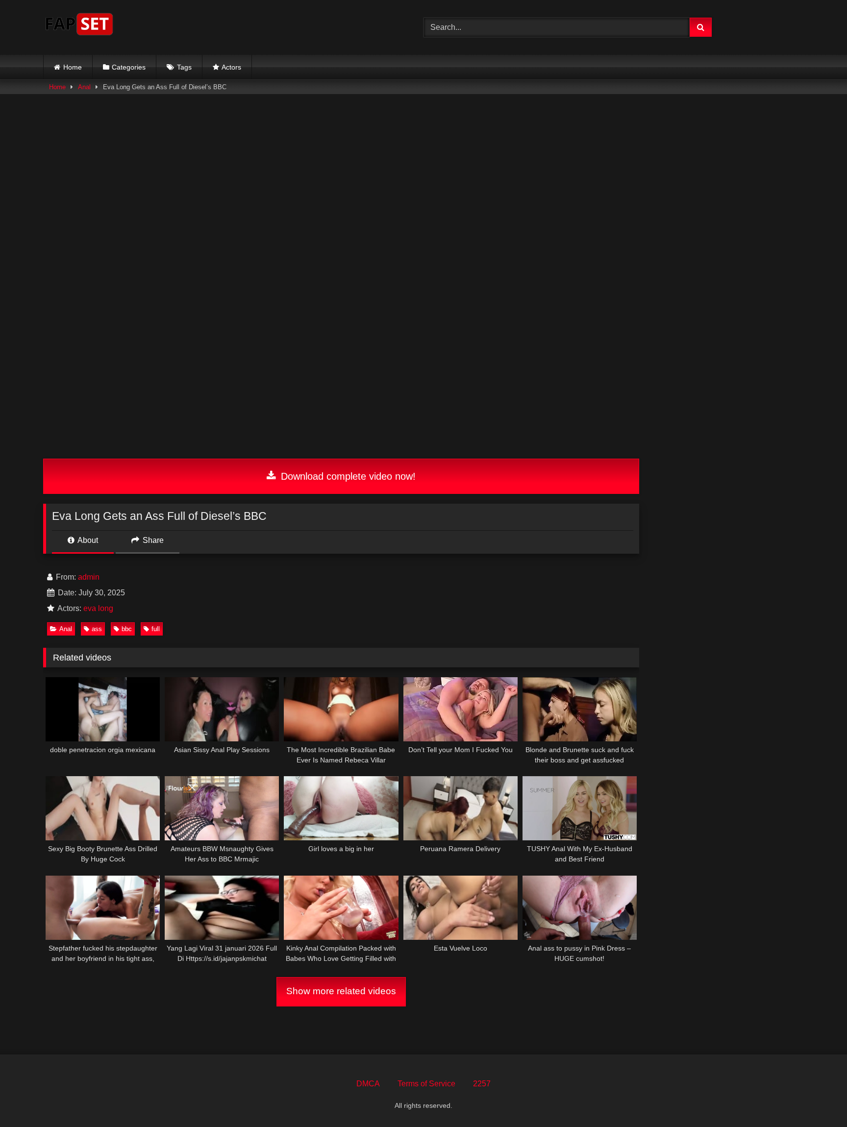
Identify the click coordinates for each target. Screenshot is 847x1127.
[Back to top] (816, 1097)
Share (152, 540)
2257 (482, 1083)
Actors (231, 67)
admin (89, 577)
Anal (84, 87)
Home (72, 67)
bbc (127, 629)
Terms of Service (426, 1083)
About (87, 540)
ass (97, 629)
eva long (98, 608)
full (155, 629)
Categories (129, 67)
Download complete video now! (347, 476)
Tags (184, 67)
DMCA (368, 1083)
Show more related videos (341, 991)
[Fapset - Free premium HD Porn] (79, 26)
